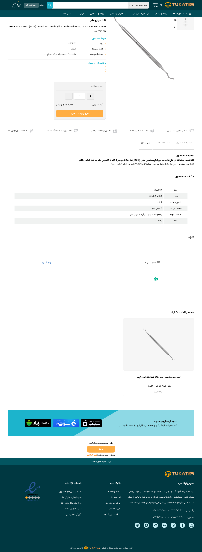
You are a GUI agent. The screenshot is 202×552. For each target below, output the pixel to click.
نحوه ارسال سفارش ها (71, 497)
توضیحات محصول (184, 143)
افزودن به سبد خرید (79, 113)
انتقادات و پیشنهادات (111, 514)
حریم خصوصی (114, 509)
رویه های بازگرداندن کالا (71, 503)
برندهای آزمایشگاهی (118, 13)
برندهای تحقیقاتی (97, 13)
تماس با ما (67, 13)
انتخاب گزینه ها (159, 371)
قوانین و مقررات (113, 503)
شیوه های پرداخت (73, 509)
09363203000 (159, 510)
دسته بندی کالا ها (180, 13)
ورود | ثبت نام (31, 5)
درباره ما (81, 13)
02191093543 (176, 510)
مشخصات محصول (163, 143)
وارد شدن (47, 262)
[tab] (184, 145)
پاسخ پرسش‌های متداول (70, 491)
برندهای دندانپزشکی (141, 13)
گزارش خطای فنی (73, 514)
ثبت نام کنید (92, 455)
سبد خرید (15, 5)
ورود (101, 449)
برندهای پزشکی (161, 13)
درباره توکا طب (114, 491)
